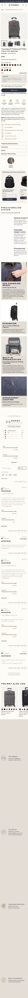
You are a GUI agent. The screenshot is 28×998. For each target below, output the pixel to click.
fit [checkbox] (6, 475)
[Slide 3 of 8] (17, 43)
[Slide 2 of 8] (11, 43)
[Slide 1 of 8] (4, 43)
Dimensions (4, 147)
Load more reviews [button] (14, 674)
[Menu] (2, 5)
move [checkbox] (15, 475)
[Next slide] (25, 701)
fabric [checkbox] (10, 475)
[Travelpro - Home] (14, 5)
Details (3, 150)
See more (14, 462)
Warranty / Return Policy (8, 154)
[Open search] (5, 5)
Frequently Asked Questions (9, 143)
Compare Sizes (23, 73)
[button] (23, 5)
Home (2, 9)
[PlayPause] (3, 225)
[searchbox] (9, 468)
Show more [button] (4, 478)
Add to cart (9, 199)
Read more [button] (8, 506)
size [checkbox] (3, 475)
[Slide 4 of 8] (24, 43)
